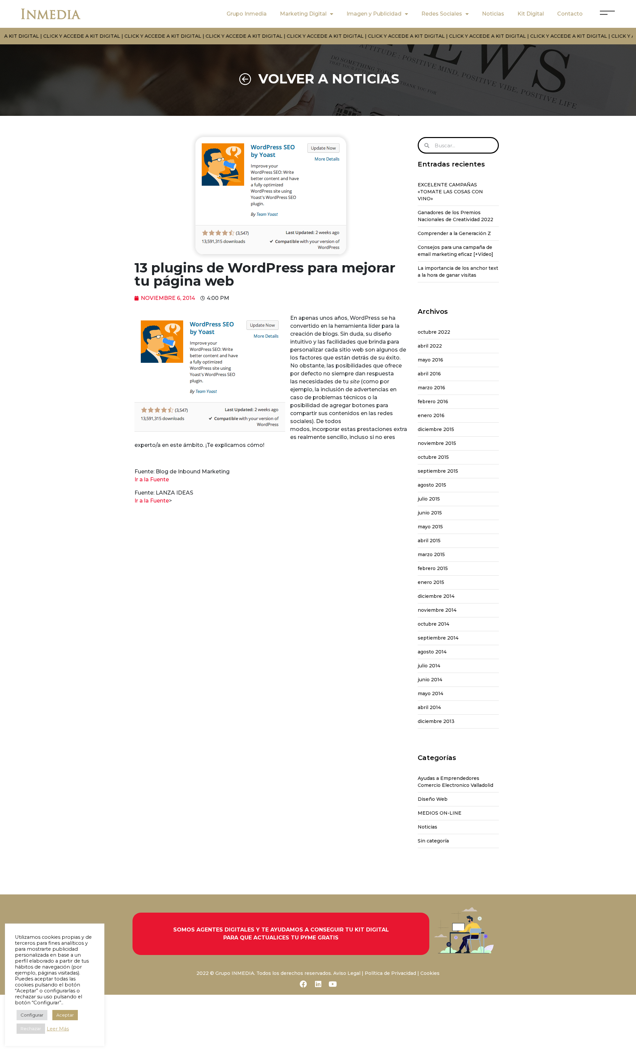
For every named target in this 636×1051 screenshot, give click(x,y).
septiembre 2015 (438, 471)
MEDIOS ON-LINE (439, 813)
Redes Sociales (441, 14)
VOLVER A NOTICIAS (328, 79)
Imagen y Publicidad (373, 14)
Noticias (493, 14)
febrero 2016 (433, 402)
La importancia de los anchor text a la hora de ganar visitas (458, 271)
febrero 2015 (433, 568)
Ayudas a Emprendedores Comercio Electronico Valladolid (455, 781)
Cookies (430, 973)
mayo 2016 (430, 360)
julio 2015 (429, 499)
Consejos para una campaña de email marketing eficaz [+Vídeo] (455, 250)
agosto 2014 (432, 652)
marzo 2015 (431, 554)
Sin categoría (433, 841)
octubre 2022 (434, 332)
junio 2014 (430, 680)
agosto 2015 (432, 485)
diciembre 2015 (436, 429)
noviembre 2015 (437, 443)
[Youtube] (332, 984)
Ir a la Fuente (151, 479)
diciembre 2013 (436, 721)
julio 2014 (429, 666)
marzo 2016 (431, 388)
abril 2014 (429, 707)
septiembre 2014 (438, 638)
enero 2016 (431, 415)
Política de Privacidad (390, 973)
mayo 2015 (430, 527)
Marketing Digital (303, 14)
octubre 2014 (433, 624)
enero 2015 (431, 582)
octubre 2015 (433, 457)
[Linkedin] (318, 984)
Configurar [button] (32, 1015)
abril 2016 (429, 374)
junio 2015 (430, 513)
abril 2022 (430, 346)
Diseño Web (433, 799)
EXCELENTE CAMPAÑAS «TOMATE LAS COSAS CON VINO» (450, 192)
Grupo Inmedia (247, 14)
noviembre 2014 (437, 610)
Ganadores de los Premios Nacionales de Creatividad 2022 (455, 216)
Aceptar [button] (65, 1015)
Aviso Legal (346, 973)
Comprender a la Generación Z (454, 233)
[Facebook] (303, 984)
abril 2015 (429, 541)
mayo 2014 (430, 693)
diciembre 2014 (436, 596)
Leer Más (58, 1029)
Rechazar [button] (31, 1028)
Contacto (570, 14)
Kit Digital (530, 14)
